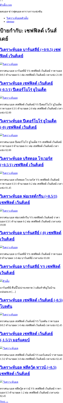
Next (4, 401)
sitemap (10, 21)
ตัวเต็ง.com (6, 5)
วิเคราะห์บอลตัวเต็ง (17, 18)
